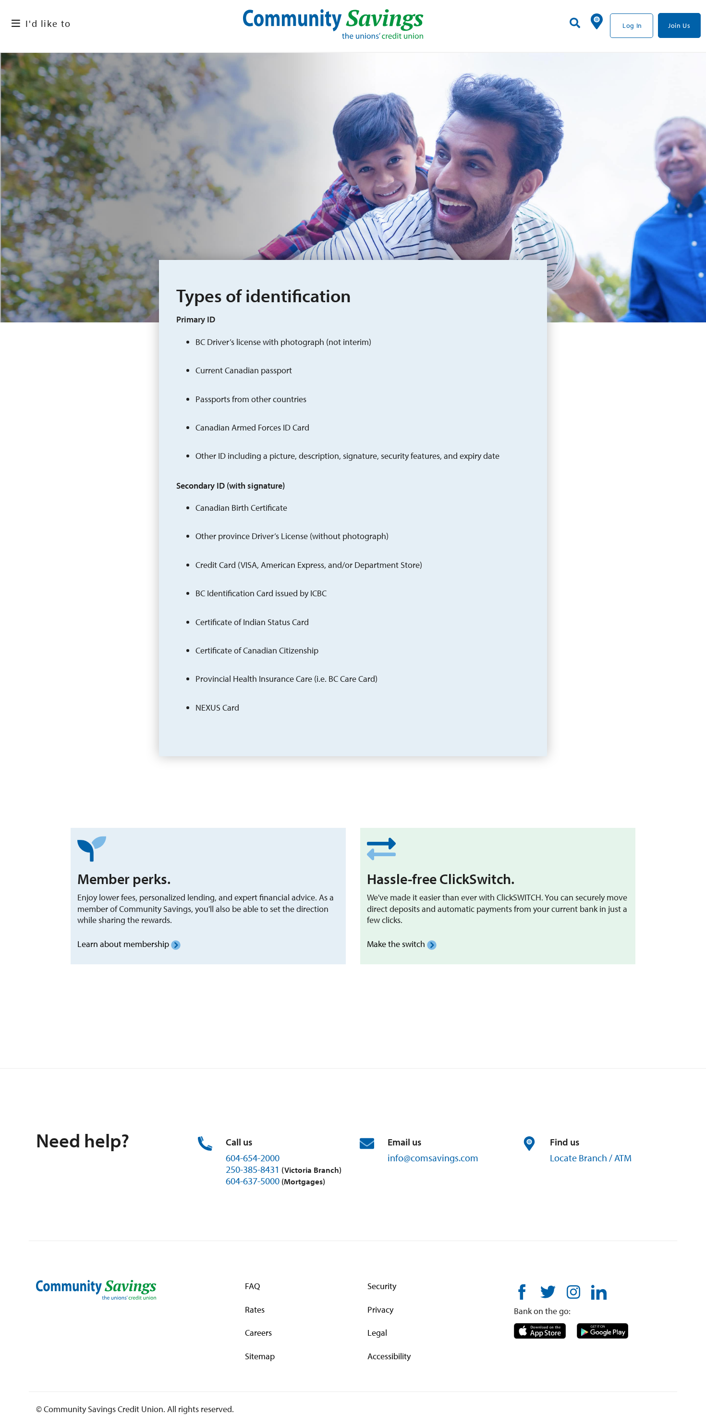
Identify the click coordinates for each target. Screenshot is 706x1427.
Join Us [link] (679, 25)
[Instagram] (573, 1291)
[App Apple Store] (540, 1329)
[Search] (575, 23)
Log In (632, 25)
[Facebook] (521, 1291)
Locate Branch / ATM (591, 1158)
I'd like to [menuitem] (48, 23)
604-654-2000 (253, 1158)
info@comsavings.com (433, 1158)
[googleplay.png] (602, 1329)
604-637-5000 (253, 1181)
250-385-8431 (253, 1169)
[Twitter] (548, 1291)
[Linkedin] (599, 1291)
